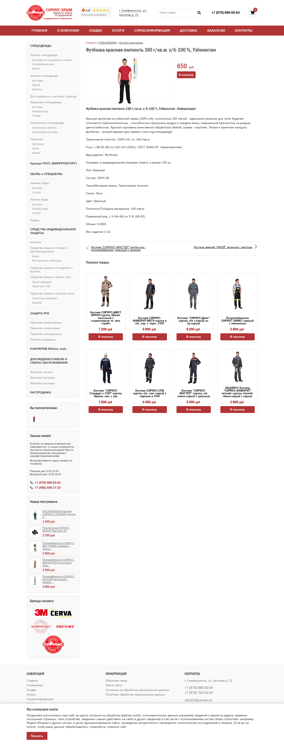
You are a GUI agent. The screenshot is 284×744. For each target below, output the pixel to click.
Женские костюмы (42, 377)
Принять (37, 736)
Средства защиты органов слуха (52, 293)
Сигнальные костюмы (45, 132)
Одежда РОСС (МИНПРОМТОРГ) (53, 163)
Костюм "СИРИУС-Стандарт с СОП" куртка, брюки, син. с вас (105, 393)
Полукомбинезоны (43, 64)
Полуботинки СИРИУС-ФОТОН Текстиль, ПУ (56, 529)
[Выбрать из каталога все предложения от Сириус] (53, 644)
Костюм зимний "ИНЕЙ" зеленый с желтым (223, 247)
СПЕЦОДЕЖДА (107, 42)
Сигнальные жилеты (44, 127)
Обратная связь (116, 680)
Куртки (36, 85)
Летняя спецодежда (131, 42)
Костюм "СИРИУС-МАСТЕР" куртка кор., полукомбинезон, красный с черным (118, 249)
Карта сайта (114, 685)
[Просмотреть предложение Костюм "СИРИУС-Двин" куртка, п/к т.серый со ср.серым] (193, 294)
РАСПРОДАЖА (40, 392)
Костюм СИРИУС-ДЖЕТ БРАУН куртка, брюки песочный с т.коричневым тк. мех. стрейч (105, 318)
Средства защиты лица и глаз (50, 277)
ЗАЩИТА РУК (39, 313)
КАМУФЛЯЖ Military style (48, 348)
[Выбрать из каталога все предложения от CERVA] (61, 613)
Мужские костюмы (42, 383)
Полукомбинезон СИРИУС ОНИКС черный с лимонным (237, 320)
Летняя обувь (39, 199)
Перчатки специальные (46, 334)
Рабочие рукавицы (43, 339)
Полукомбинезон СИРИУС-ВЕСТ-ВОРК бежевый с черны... (58, 546)
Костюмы (37, 80)
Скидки (95, 30)
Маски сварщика (42, 282)
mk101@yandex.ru (198, 700)
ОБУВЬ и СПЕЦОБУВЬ (46, 174)
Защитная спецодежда (45, 102)
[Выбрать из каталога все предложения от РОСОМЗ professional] (65, 626)
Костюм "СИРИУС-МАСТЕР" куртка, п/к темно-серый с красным (193, 393)
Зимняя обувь (39, 183)
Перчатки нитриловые (45, 328)
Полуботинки (40, 208)
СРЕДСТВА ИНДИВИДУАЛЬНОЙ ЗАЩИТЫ (53, 231)
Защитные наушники (44, 298)
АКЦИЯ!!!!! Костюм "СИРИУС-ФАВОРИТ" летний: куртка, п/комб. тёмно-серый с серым (237, 392)
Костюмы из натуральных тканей (51, 60)
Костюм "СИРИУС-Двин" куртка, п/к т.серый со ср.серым (193, 320)
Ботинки (37, 188)
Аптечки (35, 242)
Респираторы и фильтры (47, 260)
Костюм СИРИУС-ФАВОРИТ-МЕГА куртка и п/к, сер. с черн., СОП (150, 320)
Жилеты (37, 89)
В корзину (105, 336)
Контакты (243, 30)
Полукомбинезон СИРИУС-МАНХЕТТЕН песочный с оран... (58, 562)
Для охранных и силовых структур (53, 96)
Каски (35, 256)
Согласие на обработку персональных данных (137, 690)
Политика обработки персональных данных (135, 694)
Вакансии (216, 30)
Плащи (36, 115)
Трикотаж (36, 139)
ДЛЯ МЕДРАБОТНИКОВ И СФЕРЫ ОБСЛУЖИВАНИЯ (49, 360)
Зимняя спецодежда (44, 75)
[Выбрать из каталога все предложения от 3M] (41, 612)
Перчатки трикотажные (45, 322)
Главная (39, 30)
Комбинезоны (40, 111)
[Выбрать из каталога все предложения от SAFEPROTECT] (41, 626)
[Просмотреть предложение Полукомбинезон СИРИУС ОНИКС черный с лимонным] (237, 294)
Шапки (36, 152)
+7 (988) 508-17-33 (48, 487)
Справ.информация (152, 30)
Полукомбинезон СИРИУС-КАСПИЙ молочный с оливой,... (58, 579)
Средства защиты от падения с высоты (51, 269)
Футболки (37, 144)
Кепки (35, 148)
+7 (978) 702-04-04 (199, 692)
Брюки (36, 68)
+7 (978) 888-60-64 (225, 12)
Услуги (118, 30)
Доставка (188, 30)
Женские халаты (41, 372)
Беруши (37, 302)
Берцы (34, 220)
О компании (68, 30)
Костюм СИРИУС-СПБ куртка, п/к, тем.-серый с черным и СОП (149, 393)
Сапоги (36, 192)
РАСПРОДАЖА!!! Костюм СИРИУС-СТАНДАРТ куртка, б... (59, 514)
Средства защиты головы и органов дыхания (48, 249)
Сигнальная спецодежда (47, 122)
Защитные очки (41, 286)
